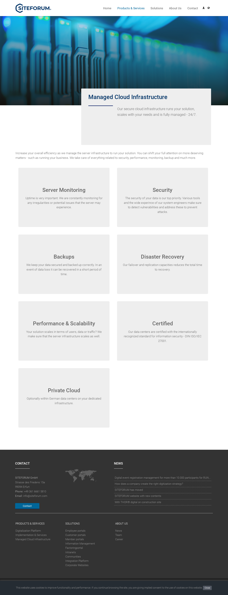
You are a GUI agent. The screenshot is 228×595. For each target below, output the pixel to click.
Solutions (157, 8)
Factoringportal (74, 548)
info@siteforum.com (35, 496)
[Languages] (208, 8)
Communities (73, 556)
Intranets (70, 552)
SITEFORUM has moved (129, 489)
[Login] (203, 8)
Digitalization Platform (28, 530)
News (118, 530)
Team (118, 535)
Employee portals (75, 530)
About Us (175, 8)
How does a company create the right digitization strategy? (149, 483)
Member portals (74, 539)
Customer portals (75, 535)
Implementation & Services (31, 535)
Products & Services (131, 8)
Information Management (80, 543)
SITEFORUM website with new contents (138, 496)
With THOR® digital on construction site (138, 502)
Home (107, 8)
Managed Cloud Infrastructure (32, 539)
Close (207, 588)
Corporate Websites (77, 565)
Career (119, 539)
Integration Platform (77, 561)
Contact (192, 8)
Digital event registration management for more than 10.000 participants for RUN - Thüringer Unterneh (163, 477)
